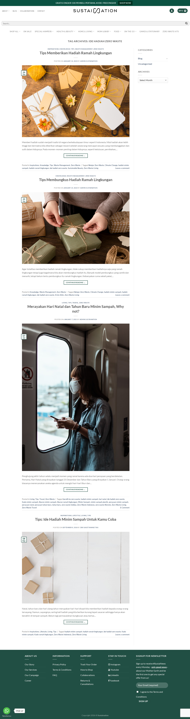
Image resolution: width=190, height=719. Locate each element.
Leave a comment (122, 168)
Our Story (29, 664)
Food (116, 31)
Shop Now (125, 3)
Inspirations (53, 49)
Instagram (115, 664)
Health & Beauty (65, 31)
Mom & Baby (103, 31)
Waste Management (84, 49)
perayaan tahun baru (43, 505)
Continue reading (76, 155)
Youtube (114, 669)
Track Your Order (88, 664)
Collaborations (27, 11)
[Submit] (186, 23)
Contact (41, 11)
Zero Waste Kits (171, 31)
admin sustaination (88, 61)
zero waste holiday (69, 505)
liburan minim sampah (47, 502)
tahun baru (56, 505)
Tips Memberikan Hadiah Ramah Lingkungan (76, 53)
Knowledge (65, 49)
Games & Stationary (150, 31)
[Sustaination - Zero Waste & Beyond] (95, 10)
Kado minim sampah (30, 502)
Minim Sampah (84, 502)
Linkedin (114, 675)
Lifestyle (76, 515)
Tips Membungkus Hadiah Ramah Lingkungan (75, 180)
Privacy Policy (59, 664)
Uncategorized (145, 63)
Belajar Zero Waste (96, 165)
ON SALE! (27, 31)
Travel (75, 303)
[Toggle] (167, 58)
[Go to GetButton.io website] (6, 716)
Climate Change (111, 165)
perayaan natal (28, 505)
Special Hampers (43, 31)
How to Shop (86, 669)
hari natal (102, 499)
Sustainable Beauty (75, 168)
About (5, 11)
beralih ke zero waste (71, 499)
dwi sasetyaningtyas (89, 527)
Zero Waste (98, 49)
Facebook (114, 680)
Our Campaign (32, 675)
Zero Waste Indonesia (86, 505)
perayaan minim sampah (118, 502)
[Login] (172, 10)
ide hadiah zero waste (58, 168)
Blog (15, 11)
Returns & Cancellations (86, 682)
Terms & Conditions (62, 669)
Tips (72, 49)
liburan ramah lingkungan (67, 502)
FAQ (55, 675)
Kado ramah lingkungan (43, 634)
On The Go (129, 31)
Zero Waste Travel (29, 507)
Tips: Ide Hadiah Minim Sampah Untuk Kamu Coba (75, 519)
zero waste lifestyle (103, 505)
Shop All (14, 31)
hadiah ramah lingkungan (39, 168)
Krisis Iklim (59, 295)
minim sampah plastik (99, 502)
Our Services (31, 669)
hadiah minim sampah (112, 292)
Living (64, 303)
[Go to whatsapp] (6, 710)
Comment (124, 507)
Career (28, 680)
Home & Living (85, 31)
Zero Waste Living (91, 168)
